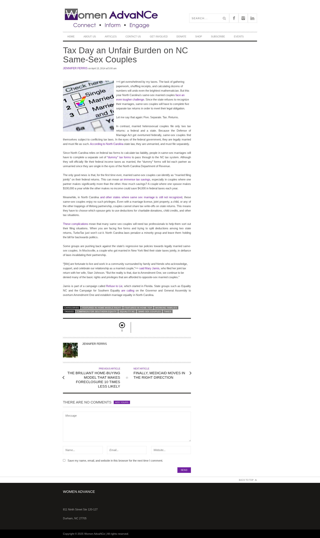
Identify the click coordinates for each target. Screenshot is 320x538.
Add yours (121, 402)
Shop (198, 36)
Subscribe (218, 36)
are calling (127, 290)
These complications (75, 223)
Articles (111, 36)
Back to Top (246, 480)
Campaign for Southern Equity (96, 311)
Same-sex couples (149, 311)
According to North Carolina (106, 143)
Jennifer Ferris (75, 68)
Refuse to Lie (114, 286)
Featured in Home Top (138, 308)
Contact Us (133, 36)
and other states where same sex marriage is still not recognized (141, 197)
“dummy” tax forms (119, 157)
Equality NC (127, 311)
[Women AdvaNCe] (111, 18)
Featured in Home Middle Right (101, 308)
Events (239, 36)
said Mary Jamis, (149, 268)
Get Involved (159, 36)
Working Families (166, 308)
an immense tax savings (135, 179)
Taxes (167, 311)
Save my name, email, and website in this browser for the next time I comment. (115, 460)
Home (71, 36)
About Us (90, 36)
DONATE (181, 36)
